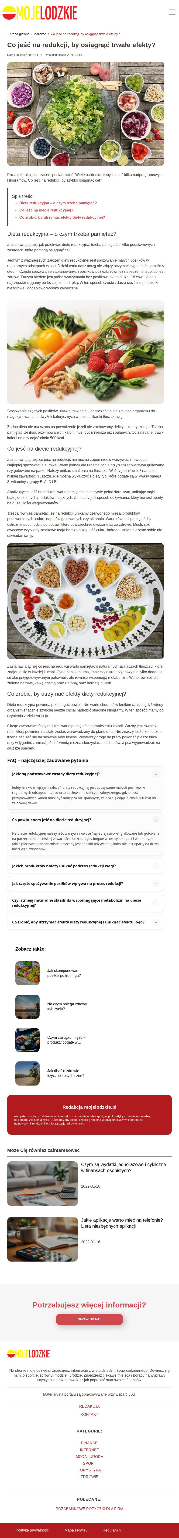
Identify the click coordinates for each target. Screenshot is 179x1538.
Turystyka (89, 1470)
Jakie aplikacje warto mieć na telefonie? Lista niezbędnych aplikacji (122, 1223)
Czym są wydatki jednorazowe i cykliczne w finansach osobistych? (123, 1167)
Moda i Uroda (89, 1457)
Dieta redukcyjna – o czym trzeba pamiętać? (58, 203)
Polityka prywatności (33, 1530)
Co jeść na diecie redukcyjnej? (46, 210)
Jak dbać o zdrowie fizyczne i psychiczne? (65, 1073)
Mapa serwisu (76, 1530)
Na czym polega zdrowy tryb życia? (67, 1006)
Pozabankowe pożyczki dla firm (89, 1509)
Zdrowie (40, 34)
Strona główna (19, 34)
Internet (89, 1450)
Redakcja (89, 1406)
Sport (89, 1463)
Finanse (89, 1443)
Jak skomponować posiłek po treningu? (64, 973)
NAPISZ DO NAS (89, 1319)
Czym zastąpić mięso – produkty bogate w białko (66, 1040)
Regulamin (112, 1530)
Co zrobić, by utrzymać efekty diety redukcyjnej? (62, 217)
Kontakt (89, 1414)
